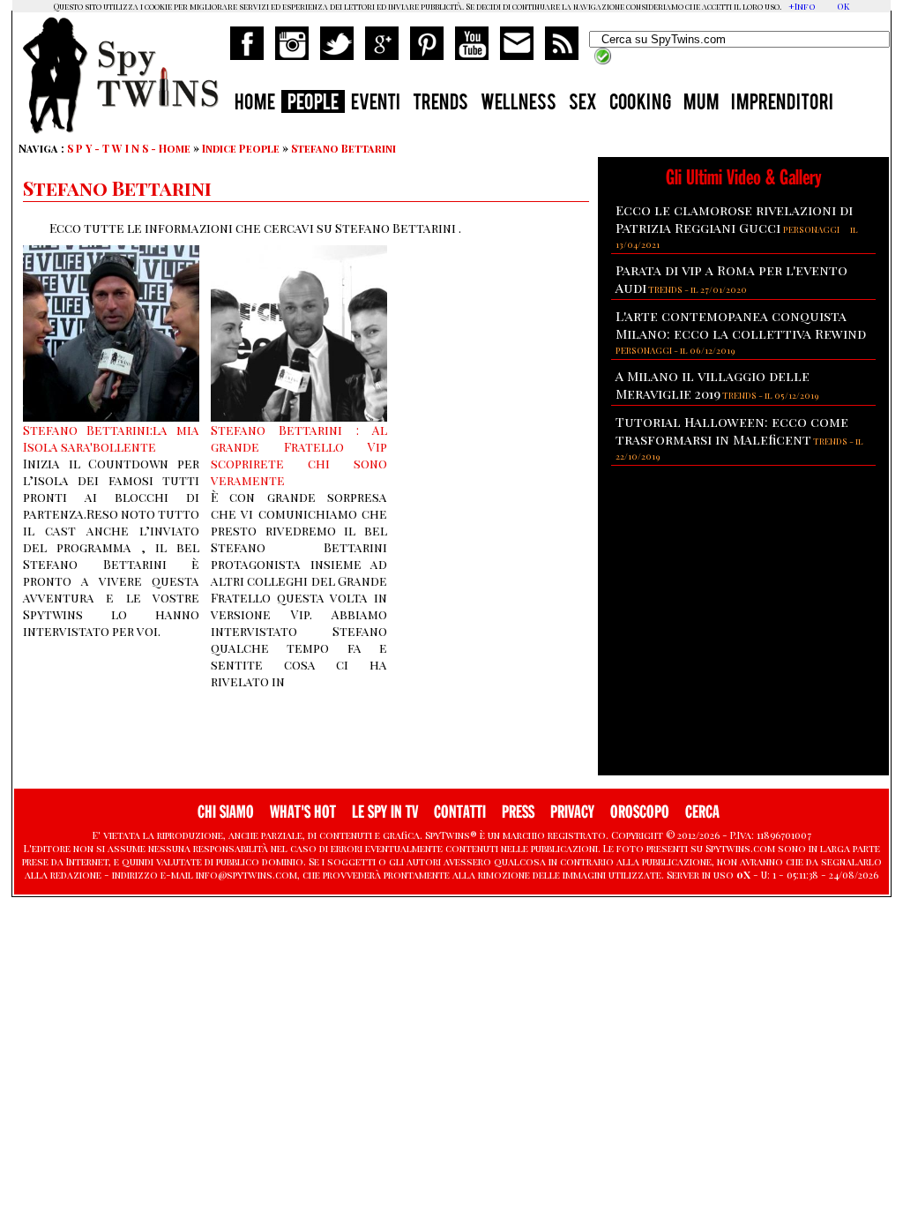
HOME (255, 104)
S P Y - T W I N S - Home (128, 148)
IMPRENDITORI (782, 104)
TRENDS (440, 104)
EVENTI (375, 104)
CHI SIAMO (226, 812)
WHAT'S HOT (303, 812)
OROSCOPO (639, 812)
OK (843, 6)
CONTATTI (460, 812)
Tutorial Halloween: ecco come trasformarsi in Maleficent (732, 430)
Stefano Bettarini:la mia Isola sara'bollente (111, 438)
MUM (701, 104)
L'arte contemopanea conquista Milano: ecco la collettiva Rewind (741, 324)
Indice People (241, 148)
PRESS (518, 812)
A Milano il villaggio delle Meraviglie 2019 (713, 384)
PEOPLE (313, 104)
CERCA (702, 812)
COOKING (640, 104)
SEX (583, 104)
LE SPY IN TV (385, 812)
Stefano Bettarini (343, 148)
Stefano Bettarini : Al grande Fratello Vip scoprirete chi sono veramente (299, 455)
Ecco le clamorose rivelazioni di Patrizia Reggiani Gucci (734, 218)
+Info (802, 6)
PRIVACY (572, 812)
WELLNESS (518, 104)
